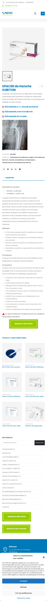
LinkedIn (12, 169)
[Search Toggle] (35, 13)
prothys (5, 160)
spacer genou (30, 160)
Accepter (23, 581)
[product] (12, 353)
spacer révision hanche (22, 162)
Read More (18, 347)
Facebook (4, 169)
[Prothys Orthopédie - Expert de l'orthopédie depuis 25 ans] (8, 13)
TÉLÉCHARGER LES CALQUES (15, 116)
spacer (11, 160)
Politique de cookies (23, 598)
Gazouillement (8, 169)
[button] (44, 557)
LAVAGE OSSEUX (29, 424)
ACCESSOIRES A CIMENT (8, 365)
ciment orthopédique (37, 157)
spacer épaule (20, 160)
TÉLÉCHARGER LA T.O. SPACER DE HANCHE (21, 107)
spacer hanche (7, 162)
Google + (16, 169)
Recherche (40, 443)
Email (20, 169)
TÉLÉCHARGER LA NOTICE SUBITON (18, 112)
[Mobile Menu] (43, 13)
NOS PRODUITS (7, 437)
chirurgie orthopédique (19, 157)
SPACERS (13, 154)
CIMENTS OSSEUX (29, 365)
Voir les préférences (23, 593)
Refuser (23, 587)
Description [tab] (10, 178)
